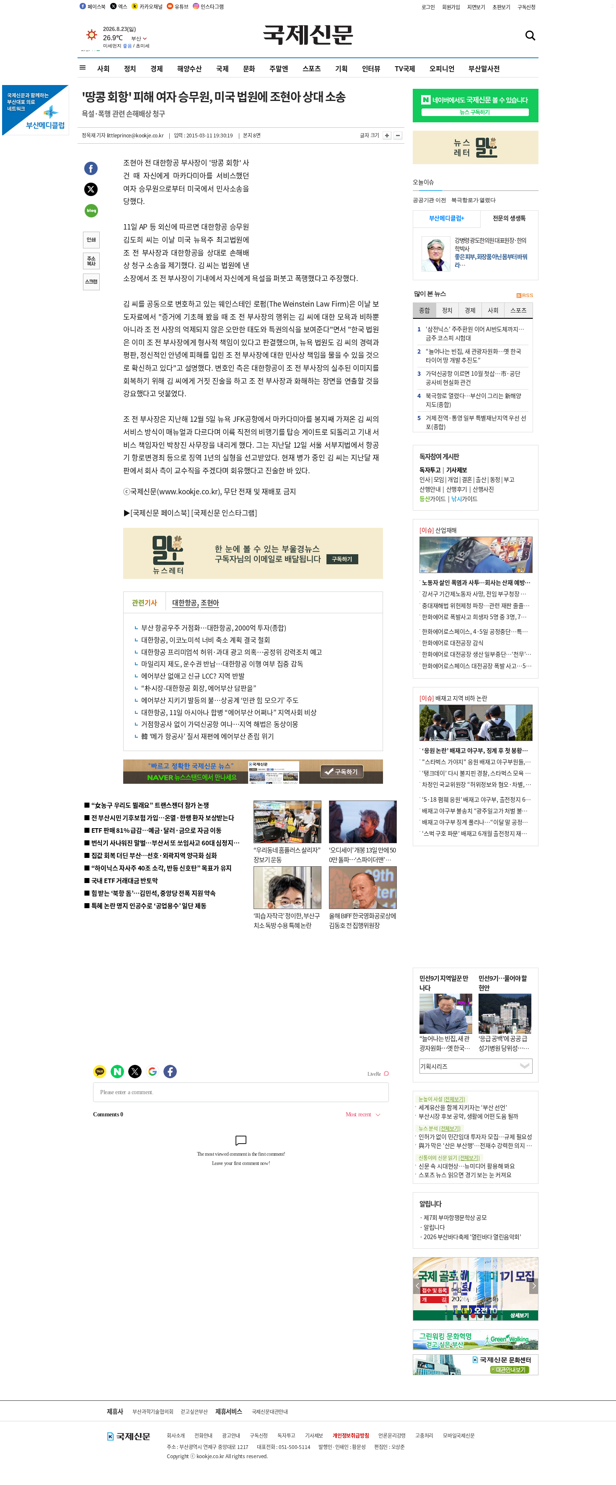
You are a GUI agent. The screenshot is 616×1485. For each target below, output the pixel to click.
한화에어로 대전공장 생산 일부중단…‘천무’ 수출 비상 (485, 654)
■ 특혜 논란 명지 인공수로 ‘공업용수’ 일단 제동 (145, 905)
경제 (156, 68)
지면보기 (476, 6)
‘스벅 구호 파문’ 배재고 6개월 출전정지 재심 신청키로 (485, 833)
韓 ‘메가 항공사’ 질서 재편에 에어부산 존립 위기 (207, 736)
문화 (249, 68)
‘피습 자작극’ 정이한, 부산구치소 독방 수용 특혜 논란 (287, 920)
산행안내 (429, 489)
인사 (424, 479)
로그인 (428, 6)
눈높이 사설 (442, 1099)
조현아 (210, 602)
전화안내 (203, 1435)
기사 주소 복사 (91, 262)
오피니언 (442, 68)
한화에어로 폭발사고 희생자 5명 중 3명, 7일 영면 (480, 616)
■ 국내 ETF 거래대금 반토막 (121, 880)
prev (417, 1286)
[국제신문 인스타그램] (224, 512)
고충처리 (424, 1435)
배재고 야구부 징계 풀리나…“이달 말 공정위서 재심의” (487, 822)
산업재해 (438, 530)
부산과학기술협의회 (152, 1411)
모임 (439, 479)
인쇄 (91, 241)
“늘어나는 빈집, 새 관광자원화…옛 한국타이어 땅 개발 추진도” (444, 1047)
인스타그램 (212, 6)
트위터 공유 (91, 190)
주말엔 (278, 68)
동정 (495, 479)
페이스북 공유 (91, 169)
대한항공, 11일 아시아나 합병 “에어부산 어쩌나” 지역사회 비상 (229, 712)
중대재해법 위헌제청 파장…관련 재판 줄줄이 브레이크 (486, 605)
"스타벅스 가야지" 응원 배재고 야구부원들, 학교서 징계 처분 (494, 761)
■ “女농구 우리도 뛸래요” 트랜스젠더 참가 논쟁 (146, 805)
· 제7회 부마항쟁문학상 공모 (453, 1217)
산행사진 (483, 489)
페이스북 (97, 6)
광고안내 (231, 1435)
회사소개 (176, 1435)
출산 (481, 479)
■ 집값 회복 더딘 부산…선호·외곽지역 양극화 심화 (150, 855)
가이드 (432, 498)
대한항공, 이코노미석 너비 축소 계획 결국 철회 (205, 640)
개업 (453, 479)
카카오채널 (151, 6)
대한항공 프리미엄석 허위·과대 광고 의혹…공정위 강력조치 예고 (231, 652)
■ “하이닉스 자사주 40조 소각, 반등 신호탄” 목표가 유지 (158, 867)
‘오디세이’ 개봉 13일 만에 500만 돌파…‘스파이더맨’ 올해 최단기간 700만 (362, 859)
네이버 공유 (91, 211)
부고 (509, 479)
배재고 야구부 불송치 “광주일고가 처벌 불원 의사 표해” (488, 810)
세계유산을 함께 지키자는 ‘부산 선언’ (463, 1107)
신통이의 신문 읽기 (449, 1157)
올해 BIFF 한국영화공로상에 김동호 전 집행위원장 (362, 920)
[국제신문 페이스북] (160, 512)
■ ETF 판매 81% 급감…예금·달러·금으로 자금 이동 (153, 830)
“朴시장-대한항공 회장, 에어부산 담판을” (198, 688)
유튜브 (181, 6)
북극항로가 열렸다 (473, 200)
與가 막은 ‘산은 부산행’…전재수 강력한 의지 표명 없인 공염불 (492, 1145)
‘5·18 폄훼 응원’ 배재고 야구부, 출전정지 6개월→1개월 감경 (495, 799)
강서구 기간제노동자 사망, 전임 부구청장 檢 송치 (480, 593)
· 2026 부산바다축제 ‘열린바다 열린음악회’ (470, 1236)
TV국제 (405, 68)
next (533, 1286)
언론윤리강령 (392, 1435)
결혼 (467, 479)
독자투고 (286, 1435)
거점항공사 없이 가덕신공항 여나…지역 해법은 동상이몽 (219, 724)
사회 (103, 68)
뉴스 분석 (440, 1128)
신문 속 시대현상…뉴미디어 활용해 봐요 (467, 1166)
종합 (424, 310)
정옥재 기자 (94, 135)
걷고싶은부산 (194, 1411)
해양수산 (189, 68)
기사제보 (314, 1435)
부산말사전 (484, 68)
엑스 (122, 6)
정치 (130, 68)
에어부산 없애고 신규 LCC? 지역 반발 (193, 676)
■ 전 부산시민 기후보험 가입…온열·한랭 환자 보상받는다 (159, 817)
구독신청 (527, 6)
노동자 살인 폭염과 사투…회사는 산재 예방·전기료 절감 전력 (495, 582)
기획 (341, 68)
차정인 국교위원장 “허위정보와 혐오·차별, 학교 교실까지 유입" (498, 784)
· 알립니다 (432, 1227)
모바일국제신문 (459, 1435)
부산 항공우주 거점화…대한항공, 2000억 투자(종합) (213, 627)
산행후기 (456, 489)
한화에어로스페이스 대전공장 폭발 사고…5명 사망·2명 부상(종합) (502, 665)
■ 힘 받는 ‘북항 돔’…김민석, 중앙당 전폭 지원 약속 (150, 892)
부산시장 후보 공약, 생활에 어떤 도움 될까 (468, 1116)
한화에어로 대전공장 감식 (452, 642)
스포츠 (312, 68)
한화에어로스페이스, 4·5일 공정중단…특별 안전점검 (486, 631)
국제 (222, 68)
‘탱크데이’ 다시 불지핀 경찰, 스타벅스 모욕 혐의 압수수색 (490, 773)
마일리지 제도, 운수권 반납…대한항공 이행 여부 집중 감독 (222, 664)
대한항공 (184, 602)
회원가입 (451, 6)
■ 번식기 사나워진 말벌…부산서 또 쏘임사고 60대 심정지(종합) (167, 842)
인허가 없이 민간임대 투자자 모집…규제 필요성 (475, 1136)
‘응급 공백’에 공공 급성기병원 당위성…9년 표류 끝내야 (503, 1047)
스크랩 (91, 283)
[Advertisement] (316, 208)
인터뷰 (371, 68)
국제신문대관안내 (270, 1411)
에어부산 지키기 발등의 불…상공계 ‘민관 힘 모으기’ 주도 (220, 700)
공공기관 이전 (429, 200)
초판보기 (501, 6)
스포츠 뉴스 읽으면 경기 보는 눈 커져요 (465, 1174)
